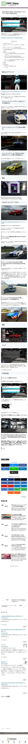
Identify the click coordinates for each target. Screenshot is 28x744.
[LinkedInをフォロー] (20, 486)
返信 (25, 626)
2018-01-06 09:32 (4, 684)
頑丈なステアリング (8, 43)
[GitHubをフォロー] (7, 489)
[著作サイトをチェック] (7, 479)
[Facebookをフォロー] (7, 482)
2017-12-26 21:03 (4, 663)
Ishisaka (3, 661)
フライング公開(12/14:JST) (10, 66)
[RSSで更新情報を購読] (14, 492)
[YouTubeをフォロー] (7, 486)
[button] (14, 472)
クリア (5, 63)
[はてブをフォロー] (20, 482)
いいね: (6, 67)
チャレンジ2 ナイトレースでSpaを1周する (12, 47)
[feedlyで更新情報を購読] (20, 489)
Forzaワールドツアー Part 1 (9, 52)
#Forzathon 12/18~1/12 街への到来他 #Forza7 (11, 37)
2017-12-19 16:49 (4, 633)
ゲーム (7, 459)
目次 (12, 41)
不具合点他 (6, 64)
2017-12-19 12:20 (4, 617)
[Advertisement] (14, 581)
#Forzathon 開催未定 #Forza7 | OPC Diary (11, 616)
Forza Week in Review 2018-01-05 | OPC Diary (12, 682)
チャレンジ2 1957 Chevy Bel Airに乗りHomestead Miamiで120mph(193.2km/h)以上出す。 (14, 57)
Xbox (3, 459)
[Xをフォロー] (20, 479)
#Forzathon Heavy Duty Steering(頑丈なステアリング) (13, 91)
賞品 (5, 51)
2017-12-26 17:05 (4, 646)
